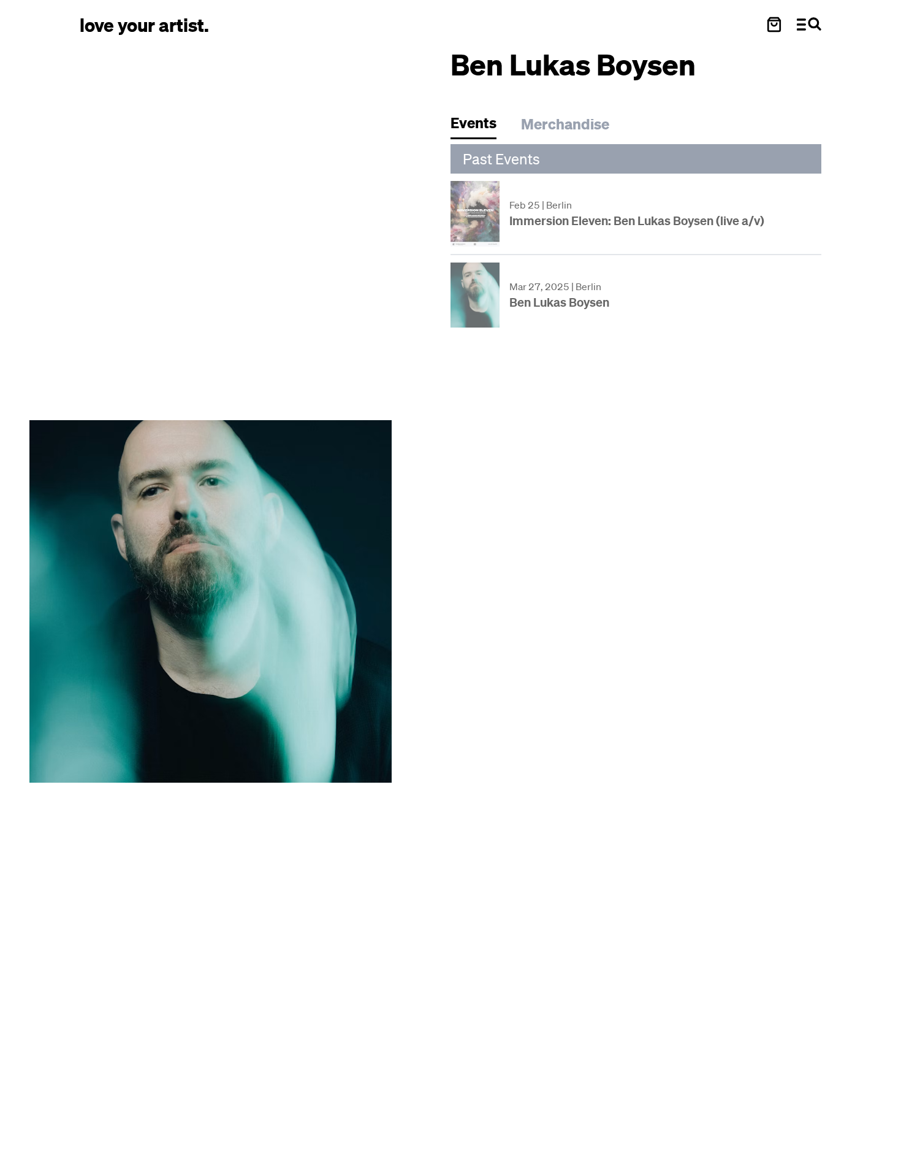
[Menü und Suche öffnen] (809, 24)
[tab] (479, 126)
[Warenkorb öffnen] (774, 25)
